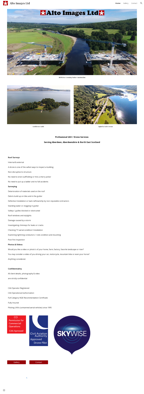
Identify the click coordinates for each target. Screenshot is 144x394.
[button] (141, 3)
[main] (72, 77)
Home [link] (117, 3)
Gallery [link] (125, 3)
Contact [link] (134, 3)
